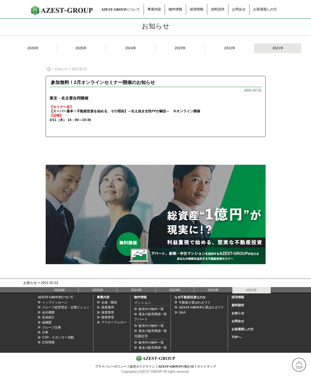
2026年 (33, 48)
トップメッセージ (54, 302)
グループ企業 (51, 327)
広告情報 (48, 342)
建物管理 (107, 317)
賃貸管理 (107, 312)
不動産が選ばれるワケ (194, 302)
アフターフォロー (114, 322)
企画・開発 (109, 302)
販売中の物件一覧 (151, 309)
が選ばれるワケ (201, 307)
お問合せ (239, 9)
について (120, 9)
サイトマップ (206, 366)
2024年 (130, 48)
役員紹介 (48, 317)
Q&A (182, 312)
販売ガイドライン (142, 366)
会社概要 (48, 312)
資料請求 (218, 9)
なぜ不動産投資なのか (190, 297)
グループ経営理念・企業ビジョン (65, 307)
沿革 (45, 332)
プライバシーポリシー (111, 366)
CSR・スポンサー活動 (58, 337)
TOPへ (236, 337)
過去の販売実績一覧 (152, 314)
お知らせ (61, 69)
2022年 (229, 48)
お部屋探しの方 (265, 9)
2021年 (278, 48)
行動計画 (176, 366)
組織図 (47, 322)
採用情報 (196, 9)
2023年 (180, 48)
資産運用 (107, 307)
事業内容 (154, 9)
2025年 (81, 48)
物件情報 (175, 9)
